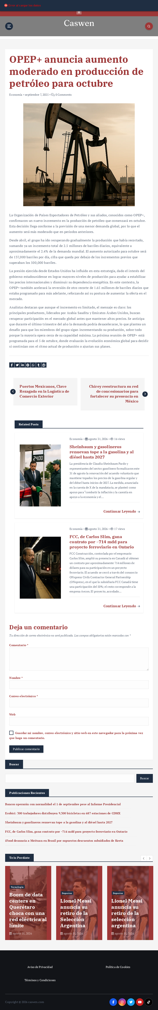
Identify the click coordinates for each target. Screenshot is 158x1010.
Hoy (13, 868)
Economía (15, 95)
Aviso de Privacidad (40, 967)
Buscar (14, 764)
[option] (28, 903)
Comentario (18, 645)
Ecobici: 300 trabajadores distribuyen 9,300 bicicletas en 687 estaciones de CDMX (62, 813)
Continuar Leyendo (120, 511)
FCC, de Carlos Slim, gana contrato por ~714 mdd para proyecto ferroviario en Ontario (66, 831)
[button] (144, 858)
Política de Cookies (118, 967)
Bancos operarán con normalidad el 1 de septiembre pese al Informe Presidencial (63, 804)
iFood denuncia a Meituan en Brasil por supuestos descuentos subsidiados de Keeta (64, 840)
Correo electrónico (23, 696)
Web (12, 714)
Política (66, 874)
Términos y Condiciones (40, 980)
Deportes (118, 886)
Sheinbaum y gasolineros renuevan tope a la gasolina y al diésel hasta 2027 (59, 822)
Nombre (16, 678)
